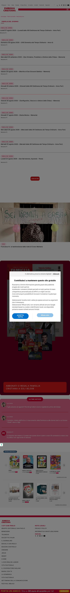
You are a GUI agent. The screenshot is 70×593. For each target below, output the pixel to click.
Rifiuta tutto (45, 315)
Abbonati (56, 274)
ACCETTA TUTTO (20, 316)
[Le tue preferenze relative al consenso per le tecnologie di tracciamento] (1, 444)
